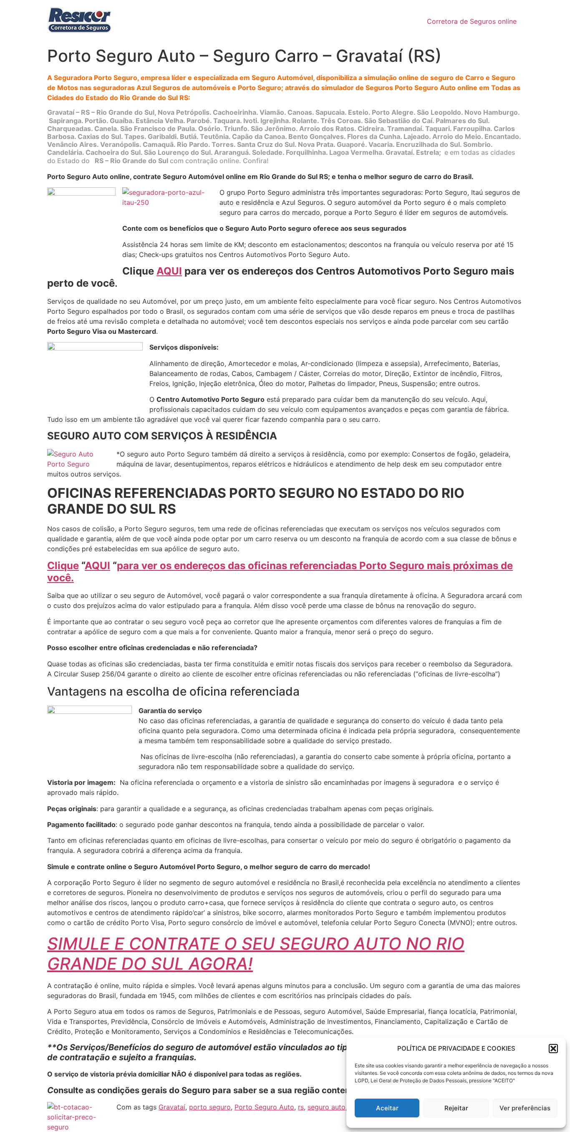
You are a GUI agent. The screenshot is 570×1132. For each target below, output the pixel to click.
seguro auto (327, 1107)
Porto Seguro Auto (264, 1107)
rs (301, 1107)
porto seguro (210, 1107)
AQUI (169, 271)
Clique (63, 566)
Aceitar (387, 1108)
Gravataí (172, 1107)
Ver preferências (524, 1108)
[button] (553, 1048)
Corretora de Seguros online (472, 21)
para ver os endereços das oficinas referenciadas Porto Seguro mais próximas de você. (280, 572)
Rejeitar (456, 1108)
